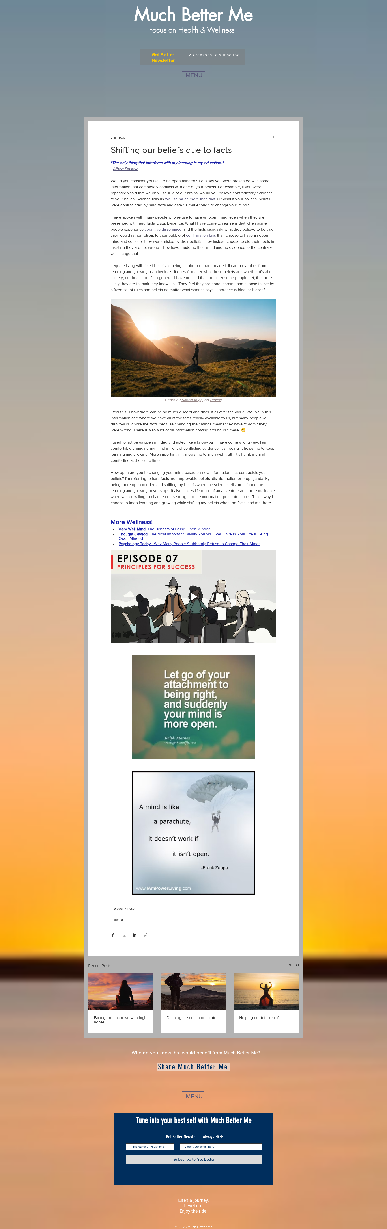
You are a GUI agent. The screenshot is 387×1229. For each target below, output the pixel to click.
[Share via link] (146, 935)
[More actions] (273, 137)
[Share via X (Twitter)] (124, 935)
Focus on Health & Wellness (193, 30)
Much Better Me (193, 14)
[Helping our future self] (266, 991)
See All (294, 965)
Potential (117, 919)
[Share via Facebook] (113, 935)
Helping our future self (258, 1017)
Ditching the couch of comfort (193, 1017)
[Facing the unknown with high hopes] (120, 991)
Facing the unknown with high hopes (120, 1019)
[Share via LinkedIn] (135, 935)
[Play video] (193, 596)
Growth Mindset (124, 908)
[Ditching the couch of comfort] (193, 991)
